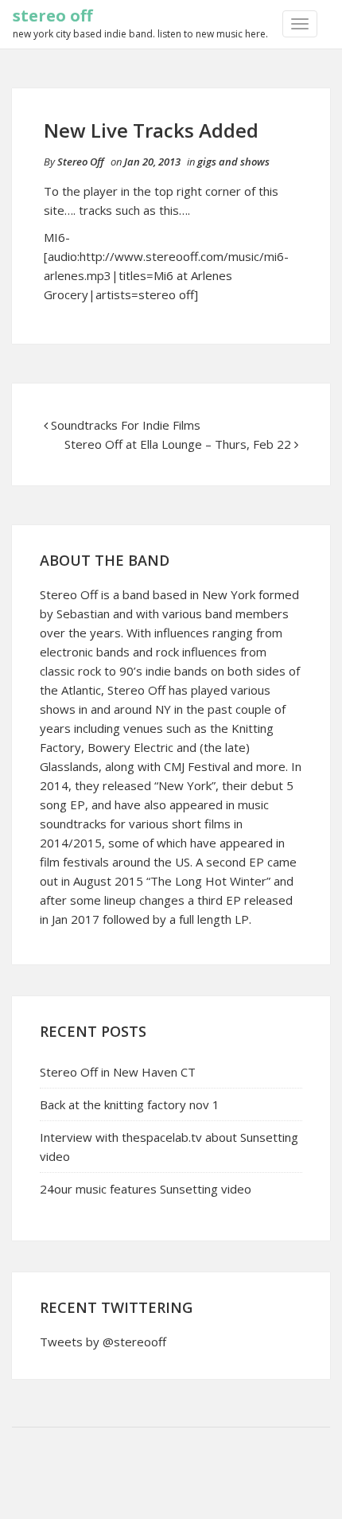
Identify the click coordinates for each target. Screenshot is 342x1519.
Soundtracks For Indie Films (125, 425)
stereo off (52, 15)
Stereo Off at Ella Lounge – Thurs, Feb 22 (177, 444)
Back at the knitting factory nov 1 (130, 1104)
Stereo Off (80, 161)
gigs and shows (233, 161)
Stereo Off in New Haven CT (118, 1072)
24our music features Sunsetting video (145, 1189)
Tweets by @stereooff (103, 1342)
